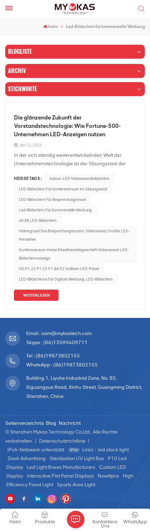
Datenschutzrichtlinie (62, 441)
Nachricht (70, 423)
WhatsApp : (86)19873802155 (62, 365)
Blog (51, 423)
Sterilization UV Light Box (77, 458)
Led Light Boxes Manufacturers (61, 467)
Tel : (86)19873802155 (53, 356)
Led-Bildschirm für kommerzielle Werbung (55, 210)
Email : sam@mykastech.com (59, 333)
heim (53, 26)
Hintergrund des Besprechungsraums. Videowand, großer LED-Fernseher (74, 235)
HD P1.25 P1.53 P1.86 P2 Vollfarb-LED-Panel (59, 268)
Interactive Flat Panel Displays (60, 476)
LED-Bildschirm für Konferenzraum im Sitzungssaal (63, 189)
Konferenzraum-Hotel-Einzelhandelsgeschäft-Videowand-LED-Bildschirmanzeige (74, 254)
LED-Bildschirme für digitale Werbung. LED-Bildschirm (66, 279)
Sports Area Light (76, 485)
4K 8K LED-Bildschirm (38, 220)
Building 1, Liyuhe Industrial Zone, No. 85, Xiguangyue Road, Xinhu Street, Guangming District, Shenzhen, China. (84, 387)
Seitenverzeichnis (24, 423)
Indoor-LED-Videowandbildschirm (80, 178)
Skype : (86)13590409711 (57, 342)
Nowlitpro (108, 476)
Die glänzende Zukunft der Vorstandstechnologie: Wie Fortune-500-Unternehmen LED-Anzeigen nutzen (67, 126)
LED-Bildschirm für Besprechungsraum (53, 199)
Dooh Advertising (27, 458)
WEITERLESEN (36, 295)
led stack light (113, 450)
